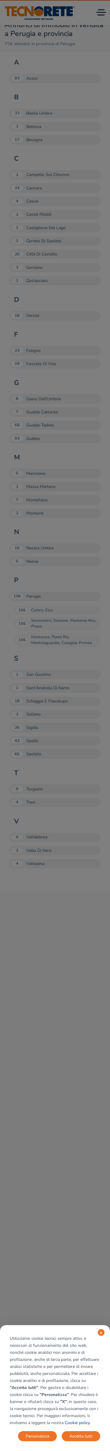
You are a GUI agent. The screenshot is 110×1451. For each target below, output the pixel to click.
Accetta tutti (81, 1436)
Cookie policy (77, 1423)
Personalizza (37, 1436)
